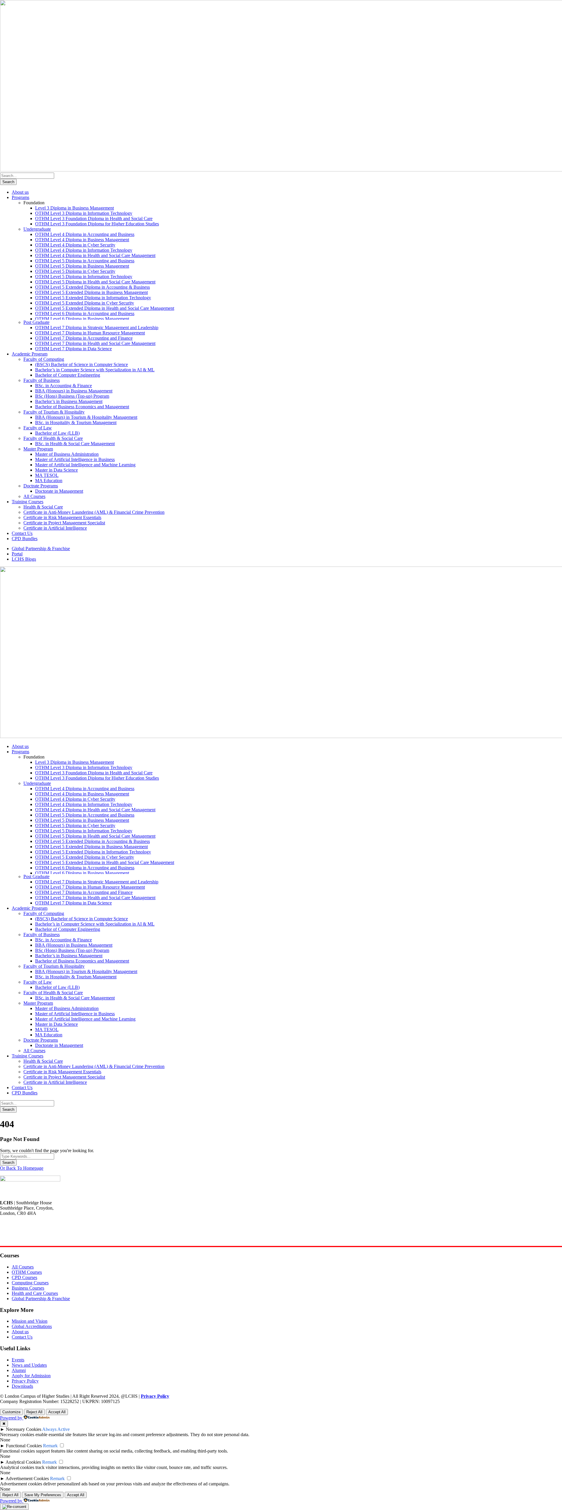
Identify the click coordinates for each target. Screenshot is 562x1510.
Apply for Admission (31, 1375)
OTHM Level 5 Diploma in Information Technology (83, 276)
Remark (50, 1445)
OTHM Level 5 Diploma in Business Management (82, 265)
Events (18, 1359)
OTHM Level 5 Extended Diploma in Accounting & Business (92, 287)
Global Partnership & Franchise (41, 548)
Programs (20, 197)
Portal (17, 553)
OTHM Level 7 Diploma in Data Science (73, 348)
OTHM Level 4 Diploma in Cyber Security (75, 244)
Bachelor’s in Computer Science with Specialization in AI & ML (95, 369)
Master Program (38, 448)
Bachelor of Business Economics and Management (82, 406)
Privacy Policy (25, 1380)
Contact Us (22, 533)
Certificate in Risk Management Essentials (62, 517)
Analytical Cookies (23, 1462)
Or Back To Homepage (21, 1168)
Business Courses (28, 1287)
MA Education (48, 480)
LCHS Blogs (24, 559)
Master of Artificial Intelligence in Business (75, 459)
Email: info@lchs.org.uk (22, 1238)
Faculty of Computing (43, 359)
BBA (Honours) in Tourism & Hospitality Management (86, 417)
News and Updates (29, 1365)
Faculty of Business (41, 380)
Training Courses (27, 501)
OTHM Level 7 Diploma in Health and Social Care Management (95, 343)
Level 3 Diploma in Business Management (74, 207)
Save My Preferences (42, 1495)
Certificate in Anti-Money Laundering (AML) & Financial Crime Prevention (94, 512)
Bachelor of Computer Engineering (67, 375)
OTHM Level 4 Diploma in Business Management (82, 239)
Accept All (57, 1412)
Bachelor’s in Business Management (68, 401)
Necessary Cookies (23, 1429)
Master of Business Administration (67, 454)
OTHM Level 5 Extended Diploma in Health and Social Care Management (104, 308)
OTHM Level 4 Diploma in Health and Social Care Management (95, 255)
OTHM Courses (27, 1272)
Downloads (22, 1386)
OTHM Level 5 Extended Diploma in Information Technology (93, 297)
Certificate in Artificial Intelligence (55, 528)
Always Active (56, 1429)
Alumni (19, 1370)
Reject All (34, 1412)
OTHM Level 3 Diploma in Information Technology (83, 213)
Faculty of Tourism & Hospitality (54, 411)
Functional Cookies (24, 1445)
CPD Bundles (24, 538)
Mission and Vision (29, 1321)
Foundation (33, 202)
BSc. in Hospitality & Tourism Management (75, 422)
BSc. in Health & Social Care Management (75, 443)
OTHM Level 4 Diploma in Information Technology (83, 250)
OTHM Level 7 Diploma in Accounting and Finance (84, 338)
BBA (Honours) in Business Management (73, 390)
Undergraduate (37, 229)
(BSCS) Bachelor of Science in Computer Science (81, 364)
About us (20, 192)
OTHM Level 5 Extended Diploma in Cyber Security (84, 302)
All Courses (34, 496)
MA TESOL (47, 475)
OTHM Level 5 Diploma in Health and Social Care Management (95, 281)
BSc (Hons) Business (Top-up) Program (72, 396)
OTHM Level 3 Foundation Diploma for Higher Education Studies (97, 223)
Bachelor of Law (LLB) (57, 433)
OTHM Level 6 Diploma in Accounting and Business (84, 313)
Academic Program (29, 353)
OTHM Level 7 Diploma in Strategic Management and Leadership (96, 327)
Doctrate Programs (40, 485)
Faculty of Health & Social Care (53, 438)
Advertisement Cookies (27, 1478)
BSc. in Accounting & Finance (63, 385)
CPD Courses (24, 1277)
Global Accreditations (32, 1326)
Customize (11, 1412)
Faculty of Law (37, 427)
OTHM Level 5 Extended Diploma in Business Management (91, 292)
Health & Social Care (43, 506)
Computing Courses (30, 1282)
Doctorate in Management (59, 491)
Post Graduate (36, 322)
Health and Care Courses (35, 1293)
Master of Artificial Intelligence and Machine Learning (85, 464)
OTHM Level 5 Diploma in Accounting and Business (84, 260)
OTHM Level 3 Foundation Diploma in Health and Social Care (94, 218)
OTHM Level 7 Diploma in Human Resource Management (90, 332)
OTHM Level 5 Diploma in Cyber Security (75, 271)
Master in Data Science (56, 469)
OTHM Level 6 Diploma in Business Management (82, 318)
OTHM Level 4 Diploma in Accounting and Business (84, 234)
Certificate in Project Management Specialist (64, 522)
